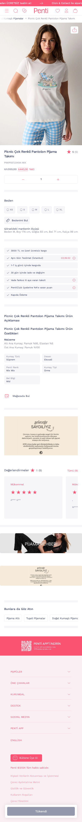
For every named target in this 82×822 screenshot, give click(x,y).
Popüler (16, 671)
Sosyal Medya (20, 717)
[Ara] (15, 10)
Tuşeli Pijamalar (35, 618)
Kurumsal (18, 694)
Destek (16, 705)
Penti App (17, 728)
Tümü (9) (72, 470)
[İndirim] (24, 10)
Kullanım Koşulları (22, 794)
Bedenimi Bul (20, 220)
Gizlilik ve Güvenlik (22, 788)
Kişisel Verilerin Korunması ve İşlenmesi (35, 775)
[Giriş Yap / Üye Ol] (66, 10)
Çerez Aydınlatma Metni (25, 782)
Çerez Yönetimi (19, 801)
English (16, 740)
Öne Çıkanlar (20, 683)
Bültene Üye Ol (28, 757)
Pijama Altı (13, 618)
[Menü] (6, 10)
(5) (75, 151)
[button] (35, 141)
